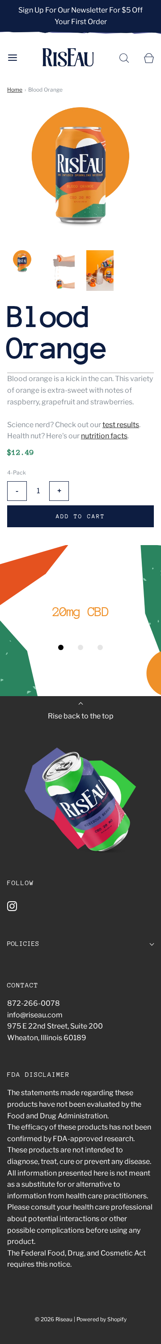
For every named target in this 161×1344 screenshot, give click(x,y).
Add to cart (80, 516)
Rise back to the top (81, 716)
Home (14, 89)
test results (120, 424)
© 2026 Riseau (53, 1319)
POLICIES (23, 943)
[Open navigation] (12, 57)
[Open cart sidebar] (148, 57)
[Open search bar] (124, 57)
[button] (22, 262)
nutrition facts (104, 436)
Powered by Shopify (101, 1319)
